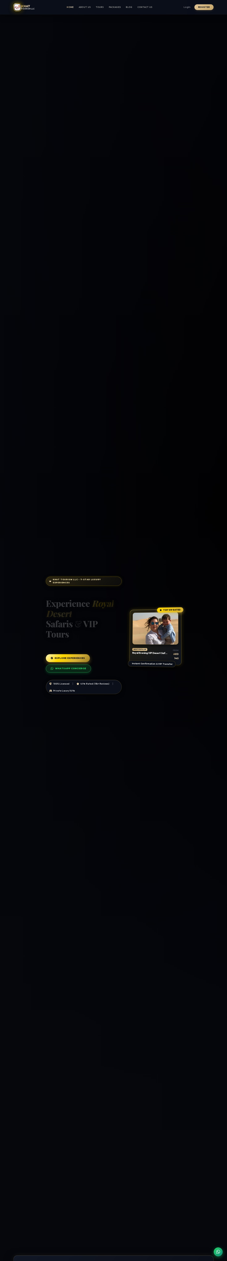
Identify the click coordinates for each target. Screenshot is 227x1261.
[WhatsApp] (218, 1251)
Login (187, 7)
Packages (115, 7)
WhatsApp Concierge (70, 668)
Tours (100, 7)
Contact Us (145, 7)
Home (70, 7)
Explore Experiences (70, 658)
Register (204, 7)
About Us (85, 7)
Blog (129, 7)
